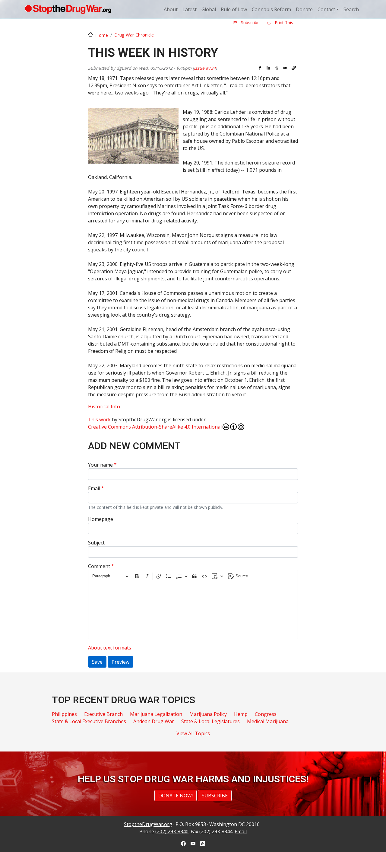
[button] (294, 68)
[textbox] (193, 610)
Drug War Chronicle (134, 35)
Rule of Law (234, 9)
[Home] (68, 9)
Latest (189, 9)
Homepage (100, 519)
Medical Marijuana (268, 721)
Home (101, 35)
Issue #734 (205, 68)
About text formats (109, 647)
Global (208, 9)
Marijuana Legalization (156, 714)
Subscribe (250, 22)
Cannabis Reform (271, 9)
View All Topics (193, 733)
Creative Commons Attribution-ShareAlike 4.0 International (155, 426)
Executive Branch (103, 714)
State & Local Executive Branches (89, 721)
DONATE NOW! (175, 795)
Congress (266, 714)
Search (351, 9)
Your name (100, 464)
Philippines (64, 714)
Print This (283, 22)
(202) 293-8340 (171, 831)
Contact (326, 9)
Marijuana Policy (208, 714)
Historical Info (104, 406)
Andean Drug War (153, 721)
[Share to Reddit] (277, 68)
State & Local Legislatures (210, 721)
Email (94, 488)
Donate (304, 9)
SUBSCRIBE (215, 795)
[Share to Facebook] (260, 68)
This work (99, 419)
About (171, 9)
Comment (99, 566)
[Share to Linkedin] (268, 68)
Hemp (241, 714)
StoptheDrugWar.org (148, 824)
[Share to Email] (285, 68)
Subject (96, 542)
